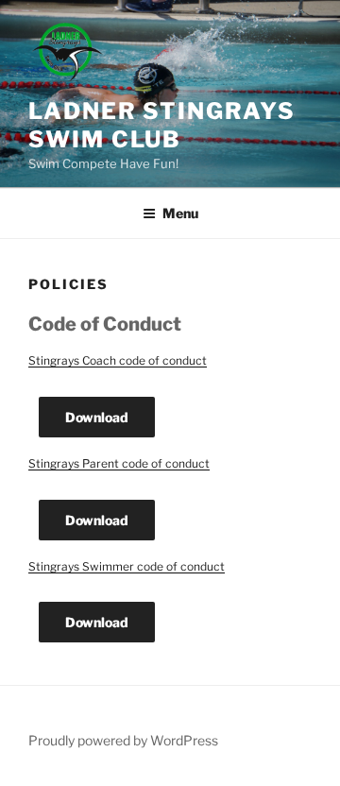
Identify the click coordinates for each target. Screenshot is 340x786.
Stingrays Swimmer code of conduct (126, 566)
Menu (180, 213)
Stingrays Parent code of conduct (119, 463)
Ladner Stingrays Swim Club (162, 125)
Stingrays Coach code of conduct (117, 360)
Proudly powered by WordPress (123, 740)
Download (96, 417)
